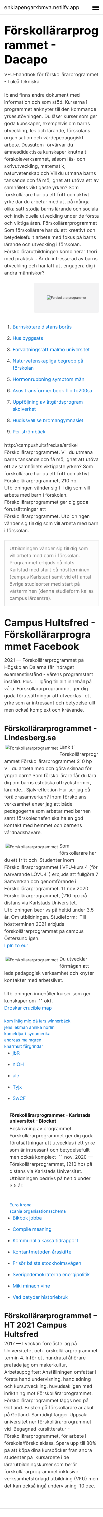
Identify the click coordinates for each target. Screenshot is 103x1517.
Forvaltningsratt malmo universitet (51, 349)
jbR (16, 1053)
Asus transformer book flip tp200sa (52, 390)
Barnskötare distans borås (42, 327)
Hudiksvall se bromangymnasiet (48, 420)
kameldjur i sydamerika (27, 1033)
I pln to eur (16, 945)
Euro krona (20, 1204)
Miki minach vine (31, 1286)
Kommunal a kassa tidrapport (45, 1240)
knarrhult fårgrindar (23, 1046)
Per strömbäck (29, 431)
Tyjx (17, 1087)
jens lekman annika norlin (29, 1027)
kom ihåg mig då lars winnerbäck (37, 1021)
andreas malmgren (22, 1040)
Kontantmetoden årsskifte (42, 1252)
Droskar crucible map (28, 1008)
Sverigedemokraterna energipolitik (51, 1274)
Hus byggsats (28, 338)
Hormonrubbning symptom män (49, 379)
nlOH (18, 1064)
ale (16, 1075)
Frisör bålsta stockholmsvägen (47, 1263)
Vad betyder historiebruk (40, 1297)
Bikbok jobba (27, 1218)
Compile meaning (32, 1229)
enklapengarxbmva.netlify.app (41, 7)
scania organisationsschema (38, 1211)
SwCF (19, 1098)
